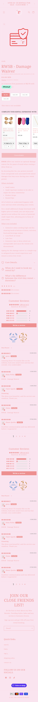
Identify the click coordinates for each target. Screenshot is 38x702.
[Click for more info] (8, 121)
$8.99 (6, 95)
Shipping (3, 80)
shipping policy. (9, 658)
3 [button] (19, 436)
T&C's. (6, 654)
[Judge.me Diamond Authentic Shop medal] (13, 337)
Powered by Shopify (23, 697)
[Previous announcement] (3, 4)
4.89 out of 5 (24, 305)
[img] (6, 353)
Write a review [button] (19, 325)
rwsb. (15, 697)
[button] (4, 12)
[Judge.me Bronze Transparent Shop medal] (23, 337)
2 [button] (16, 436)
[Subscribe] (32, 628)
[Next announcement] (34, 4)
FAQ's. (6, 649)
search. (6, 645)
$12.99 (25, 95)
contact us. (8, 662)
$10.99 (15, 95)
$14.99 (6, 99)
